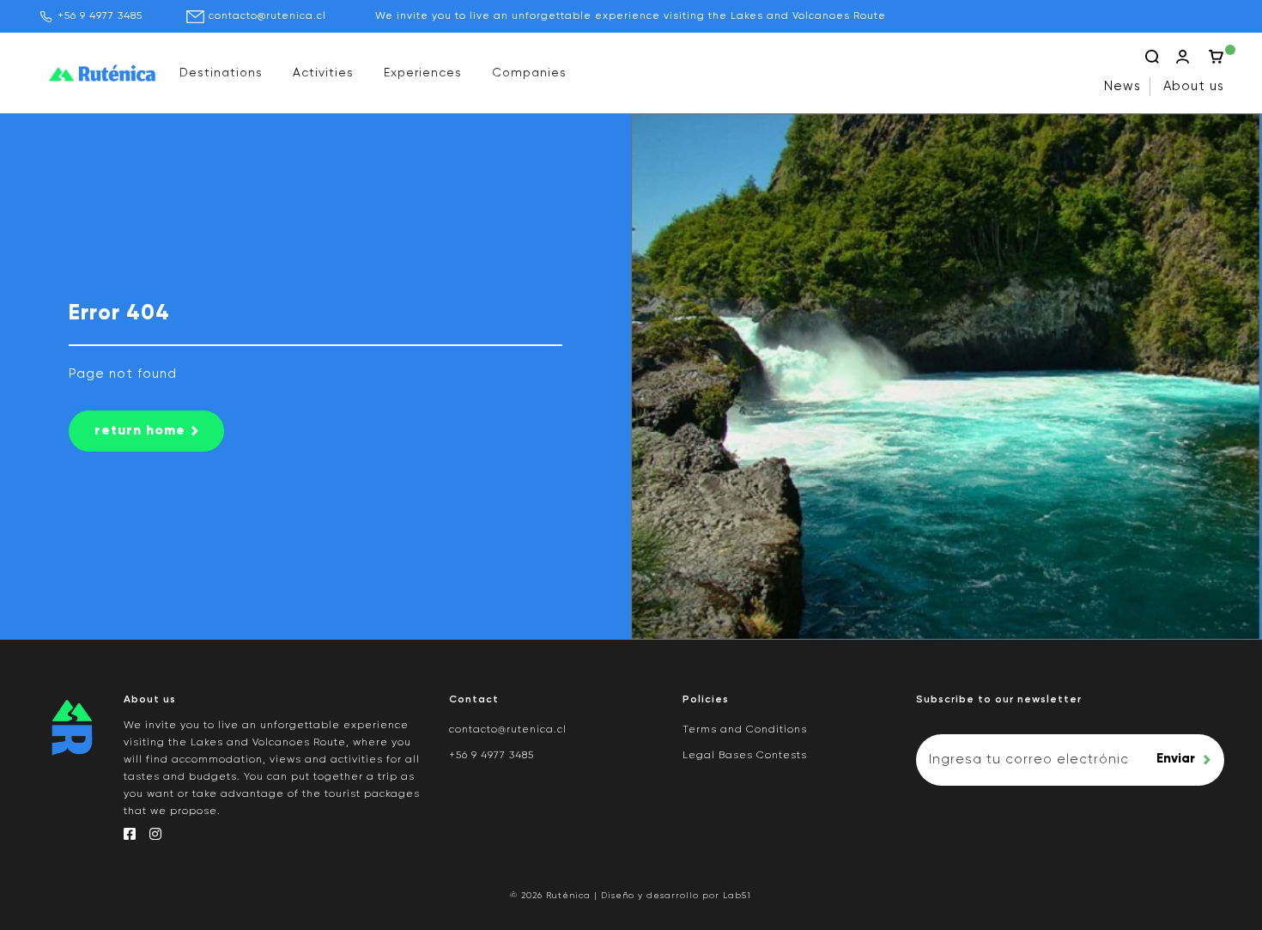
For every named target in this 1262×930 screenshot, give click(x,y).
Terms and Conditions (745, 730)
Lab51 (737, 895)
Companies (529, 73)
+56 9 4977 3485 (100, 16)
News (1122, 86)
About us (1193, 86)
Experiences (423, 73)
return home (139, 431)
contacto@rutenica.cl (267, 16)
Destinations (221, 73)
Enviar (1175, 758)
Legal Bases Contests (745, 756)
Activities (323, 73)
